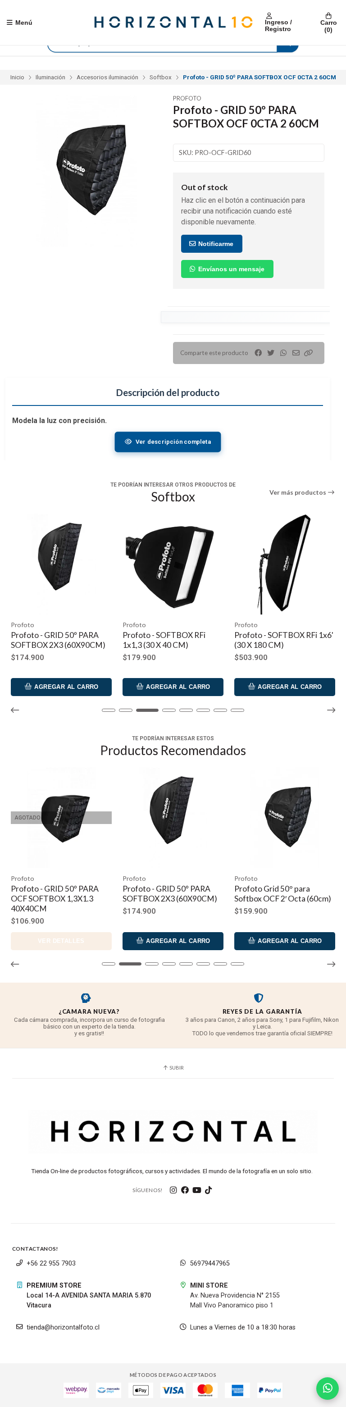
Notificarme (214, 243)
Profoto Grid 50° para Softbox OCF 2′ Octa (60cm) (171, 893)
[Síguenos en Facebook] (185, 1190)
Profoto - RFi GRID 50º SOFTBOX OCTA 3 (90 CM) (282, 893)
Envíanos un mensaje (230, 269)
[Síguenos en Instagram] (173, 1190)
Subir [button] (176, 1067)
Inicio (17, 77)
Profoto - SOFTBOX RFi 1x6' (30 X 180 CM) (172, 640)
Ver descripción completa (172, 441)
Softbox (161, 77)
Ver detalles (284, 941)
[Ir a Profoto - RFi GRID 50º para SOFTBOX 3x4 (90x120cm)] (284, 564)
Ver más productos (298, 492)
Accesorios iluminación (107, 77)
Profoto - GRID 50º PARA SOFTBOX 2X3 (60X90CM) (58, 893)
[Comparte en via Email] (295, 353)
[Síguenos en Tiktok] (209, 1190)
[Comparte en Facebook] (258, 353)
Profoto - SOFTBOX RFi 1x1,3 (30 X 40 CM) (52, 640)
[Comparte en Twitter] (270, 353)
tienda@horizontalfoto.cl (63, 1327)
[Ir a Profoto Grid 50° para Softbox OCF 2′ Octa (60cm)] (173, 817)
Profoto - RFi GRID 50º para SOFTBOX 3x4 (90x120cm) (282, 640)
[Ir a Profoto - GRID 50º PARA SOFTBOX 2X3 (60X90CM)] (61, 817)
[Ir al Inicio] (173, 22)
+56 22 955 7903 (51, 1263)
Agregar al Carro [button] (65, 686)
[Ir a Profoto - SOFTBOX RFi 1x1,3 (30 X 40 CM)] (61, 564)
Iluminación (50, 77)
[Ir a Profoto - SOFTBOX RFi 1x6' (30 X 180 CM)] (173, 564)
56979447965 (210, 1263)
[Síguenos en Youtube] (197, 1190)
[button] (308, 353)
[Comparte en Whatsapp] (283, 353)
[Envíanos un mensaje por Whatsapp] (327, 1388)
